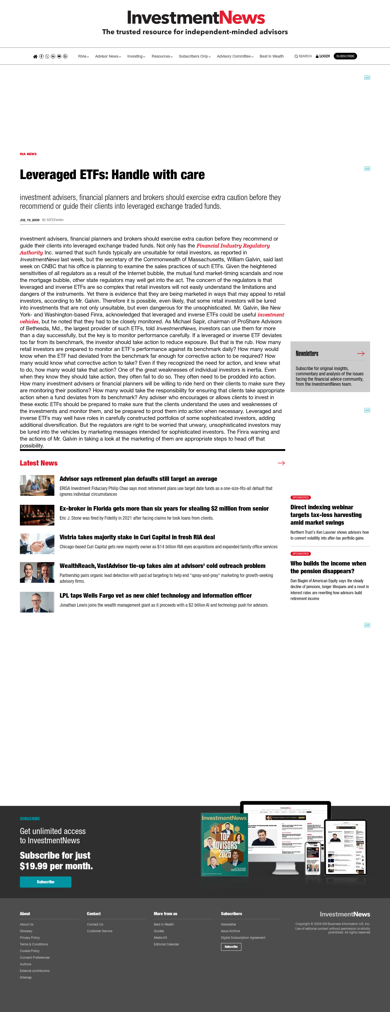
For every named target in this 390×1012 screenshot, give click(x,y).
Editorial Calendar (166, 944)
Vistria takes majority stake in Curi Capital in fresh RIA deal (137, 537)
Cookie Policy (30, 951)
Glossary (26, 931)
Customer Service (99, 931)
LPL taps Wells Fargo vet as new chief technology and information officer (156, 595)
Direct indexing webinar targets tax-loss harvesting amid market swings (326, 514)
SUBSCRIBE (345, 56)
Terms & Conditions (34, 944)
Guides (159, 931)
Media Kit (160, 938)
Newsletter (228, 924)
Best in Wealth (272, 56)
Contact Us (95, 924)
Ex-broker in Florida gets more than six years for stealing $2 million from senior (164, 508)
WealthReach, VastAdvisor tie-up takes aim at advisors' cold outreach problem (163, 566)
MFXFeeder (55, 220)
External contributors (35, 971)
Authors (25, 964)
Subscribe (45, 881)
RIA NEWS (28, 154)
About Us (26, 924)
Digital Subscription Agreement (243, 938)
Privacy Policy (30, 938)
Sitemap (26, 977)
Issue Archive (230, 931)
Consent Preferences (35, 957)
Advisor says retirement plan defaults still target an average (138, 479)
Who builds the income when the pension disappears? (328, 567)
